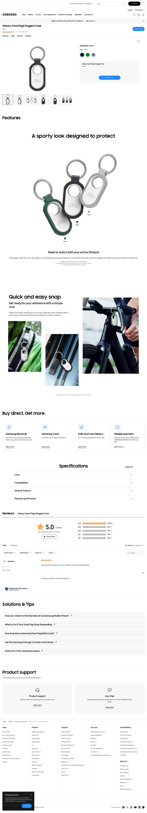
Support (28, 36)
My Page (93, 745)
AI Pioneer (123, 755)
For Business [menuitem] (139, 10)
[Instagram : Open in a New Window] (131, 807)
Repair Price (64, 762)
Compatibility (21, 482)
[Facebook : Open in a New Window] (123, 807)
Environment (124, 732)
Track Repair (65, 755)
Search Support (66, 738)
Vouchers (94, 752)
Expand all (129, 467)
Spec (13, 36)
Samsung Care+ (7, 745)
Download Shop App (8, 738)
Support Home (65, 732)
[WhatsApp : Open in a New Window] (143, 807)
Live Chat (64, 768)
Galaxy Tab (35, 735)
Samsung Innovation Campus (129, 752)
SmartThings (6, 752)
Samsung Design (125, 789)
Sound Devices (36, 752)
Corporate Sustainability (127, 748)
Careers (122, 776)
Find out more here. (20, 801)
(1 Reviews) (58, 527)
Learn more (90, 21)
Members (93, 738)
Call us (63, 772)
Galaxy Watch (36, 738)
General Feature (22, 490)
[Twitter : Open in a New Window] (127, 807)
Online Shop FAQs (7, 742)
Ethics (122, 786)
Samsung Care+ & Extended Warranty (72, 765)
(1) (112, 523)
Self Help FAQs (65, 742)
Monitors (34, 768)
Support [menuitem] (130, 10)
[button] (138, 41)
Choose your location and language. (81, 3)
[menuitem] (24, 14)
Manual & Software (67, 735)
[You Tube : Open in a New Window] (135, 807)
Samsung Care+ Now (67, 758)
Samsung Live (6, 755)
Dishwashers (35, 758)
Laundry (34, 762)
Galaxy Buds (35, 742)
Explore (4, 762)
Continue (134, 3)
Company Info (124, 766)
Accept (27, 806)
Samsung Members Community (100, 755)
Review (20, 36)
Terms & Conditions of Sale (37, 807)
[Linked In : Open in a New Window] (139, 807)
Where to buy (138, 29)
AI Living (5, 748)
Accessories (35, 775)
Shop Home (6, 732)
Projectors (35, 748)
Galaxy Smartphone (38, 732)
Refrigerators (36, 755)
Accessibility (124, 738)
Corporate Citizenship (126, 745)
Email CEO (64, 775)
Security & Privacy (125, 735)
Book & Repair (65, 752)
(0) (111, 527)
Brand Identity (124, 772)
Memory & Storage (37, 772)
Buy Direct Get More (8, 735)
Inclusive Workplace (126, 742)
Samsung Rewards (96, 735)
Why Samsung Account (98, 732)
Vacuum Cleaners (37, 765)
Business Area (124, 769)
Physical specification (25, 498)
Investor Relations (125, 779)
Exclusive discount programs (11, 758)
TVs (33, 745)
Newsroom (123, 782)
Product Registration (97, 748)
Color (17, 475)
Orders (93, 742)
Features (5, 36)
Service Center (65, 748)
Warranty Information (67, 745)
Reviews (14, 545)
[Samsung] (9, 14)
